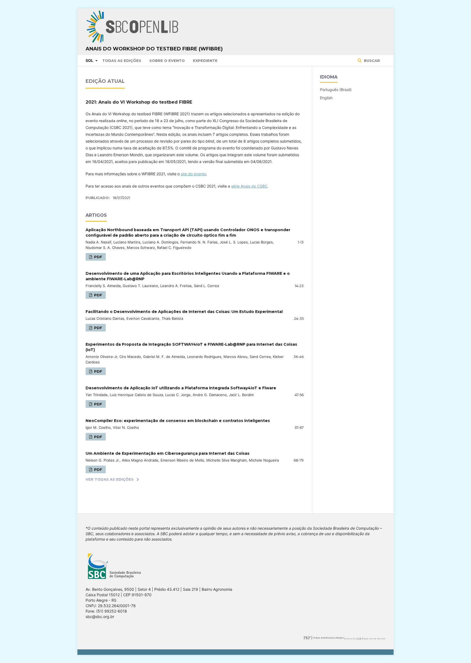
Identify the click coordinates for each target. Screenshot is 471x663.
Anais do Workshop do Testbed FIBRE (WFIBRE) (154, 49)
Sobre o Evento (167, 60)
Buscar (371, 60)
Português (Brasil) (336, 89)
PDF (97, 257)
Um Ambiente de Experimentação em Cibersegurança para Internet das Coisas (167, 453)
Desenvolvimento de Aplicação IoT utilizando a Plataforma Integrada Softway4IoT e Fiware (181, 387)
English (326, 97)
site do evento (193, 173)
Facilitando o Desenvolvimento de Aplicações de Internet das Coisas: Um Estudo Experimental (184, 311)
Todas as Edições (121, 60)
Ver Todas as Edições (110, 479)
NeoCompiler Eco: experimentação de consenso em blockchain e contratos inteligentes (178, 420)
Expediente (205, 60)
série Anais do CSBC (249, 186)
